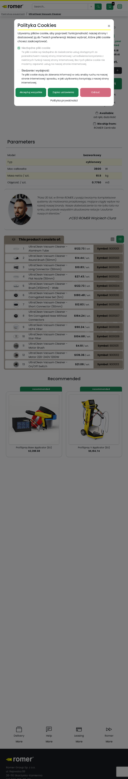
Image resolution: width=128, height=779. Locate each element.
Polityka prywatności (64, 100)
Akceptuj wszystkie (31, 92)
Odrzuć (95, 92)
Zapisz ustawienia (63, 92)
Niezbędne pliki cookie (63, 56)
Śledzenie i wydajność (65, 76)
